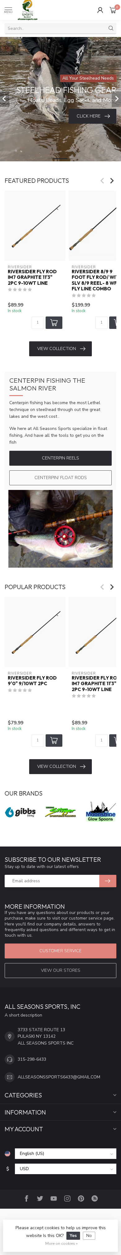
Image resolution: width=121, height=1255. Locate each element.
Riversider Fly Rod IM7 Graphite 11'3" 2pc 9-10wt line (32, 277)
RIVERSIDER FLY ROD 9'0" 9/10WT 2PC (32, 680)
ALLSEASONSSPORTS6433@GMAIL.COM (59, 1077)
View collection (56, 349)
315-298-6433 (32, 1059)
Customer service (60, 951)
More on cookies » (61, 1243)
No (89, 1236)
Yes (73, 1236)
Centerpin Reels (60, 458)
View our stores (60, 970)
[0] (113, 10)
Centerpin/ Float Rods (60, 478)
